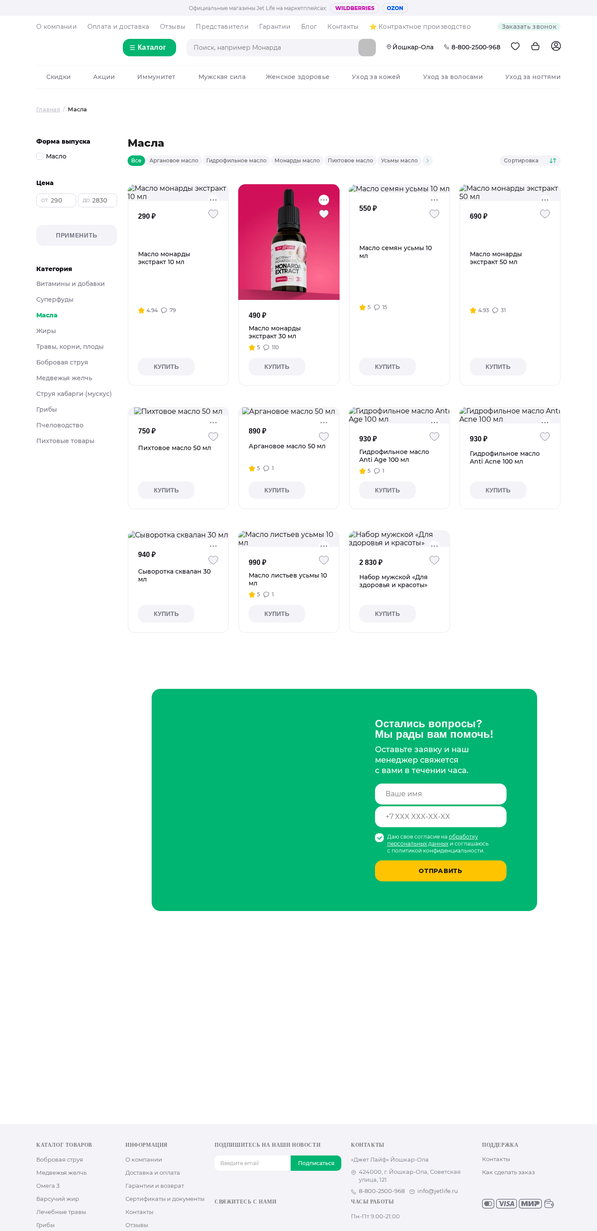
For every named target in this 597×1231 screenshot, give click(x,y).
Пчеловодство (59, 425)
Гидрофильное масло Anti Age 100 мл (394, 456)
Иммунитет (156, 77)
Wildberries (355, 8)
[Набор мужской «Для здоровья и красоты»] (399, 538)
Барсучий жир (57, 1198)
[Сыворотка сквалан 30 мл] (178, 534)
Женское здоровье (298, 77)
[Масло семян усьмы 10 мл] (399, 188)
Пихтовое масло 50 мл (174, 448)
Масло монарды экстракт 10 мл (164, 258)
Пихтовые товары (65, 441)
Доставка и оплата (152, 1172)
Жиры (46, 331)
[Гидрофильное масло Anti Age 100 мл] (399, 415)
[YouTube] (247, 1216)
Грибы (46, 409)
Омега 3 (47, 1185)
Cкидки (58, 77)
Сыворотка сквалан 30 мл (174, 575)
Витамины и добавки (70, 284)
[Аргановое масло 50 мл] (288, 411)
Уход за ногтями (533, 77)
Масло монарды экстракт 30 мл (275, 332)
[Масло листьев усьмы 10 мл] (289, 538)
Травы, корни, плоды (70, 347)
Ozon (395, 8)
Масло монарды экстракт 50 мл (496, 258)
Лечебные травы (61, 1211)
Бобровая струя (62, 362)
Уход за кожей (376, 77)
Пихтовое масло (350, 160)
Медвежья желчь (64, 378)
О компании (56, 27)
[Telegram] (261, 1216)
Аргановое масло (173, 160)
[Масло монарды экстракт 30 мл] (289, 242)
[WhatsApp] (275, 1216)
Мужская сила (222, 77)
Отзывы (173, 27)
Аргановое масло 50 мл (287, 446)
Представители (222, 27)
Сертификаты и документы (165, 1198)
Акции (104, 77)
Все (136, 160)
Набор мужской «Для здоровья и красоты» (393, 581)
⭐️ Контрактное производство (420, 27)
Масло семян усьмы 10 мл (395, 252)
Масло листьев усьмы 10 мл (288, 579)
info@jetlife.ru (437, 1190)
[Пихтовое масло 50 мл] (178, 411)
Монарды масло (297, 160)
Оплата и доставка (118, 27)
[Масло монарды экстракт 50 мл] (510, 192)
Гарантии (275, 27)
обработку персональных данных (432, 840)
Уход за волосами (453, 77)
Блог (309, 27)
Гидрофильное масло (236, 160)
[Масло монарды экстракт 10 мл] (178, 192)
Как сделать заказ (508, 1172)
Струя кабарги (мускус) (74, 394)
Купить (166, 366)
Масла (47, 315)
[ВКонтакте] (219, 1216)
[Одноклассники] (233, 1216)
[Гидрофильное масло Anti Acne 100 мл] (510, 415)
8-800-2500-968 (475, 47)
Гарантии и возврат (154, 1185)
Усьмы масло (399, 160)
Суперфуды (54, 299)
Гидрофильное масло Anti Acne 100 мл (505, 457)
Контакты (342, 27)
